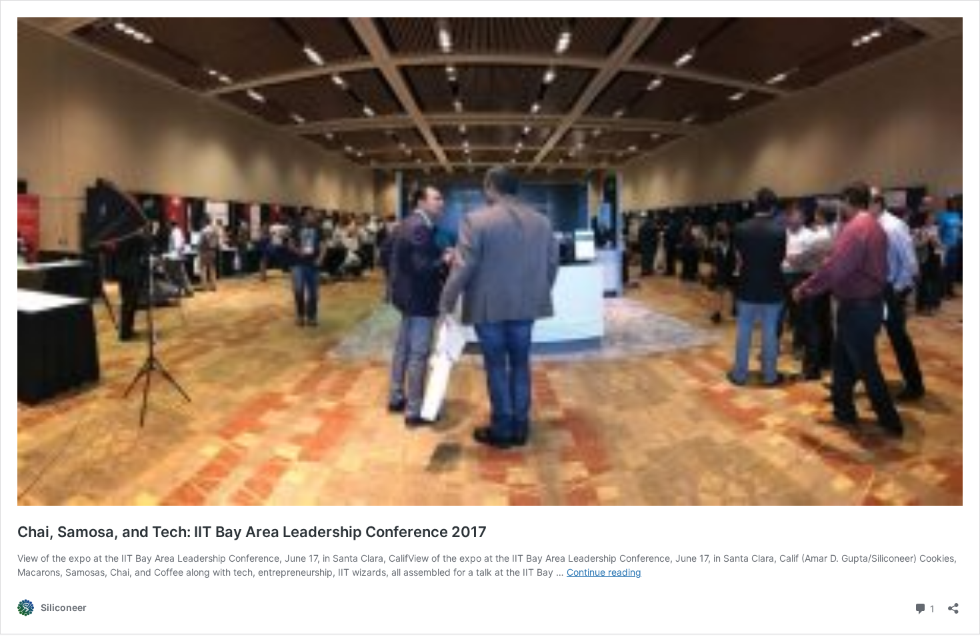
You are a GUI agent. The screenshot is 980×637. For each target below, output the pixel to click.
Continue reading (604, 572)
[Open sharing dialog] (953, 604)
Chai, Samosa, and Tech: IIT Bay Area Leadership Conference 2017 (252, 531)
